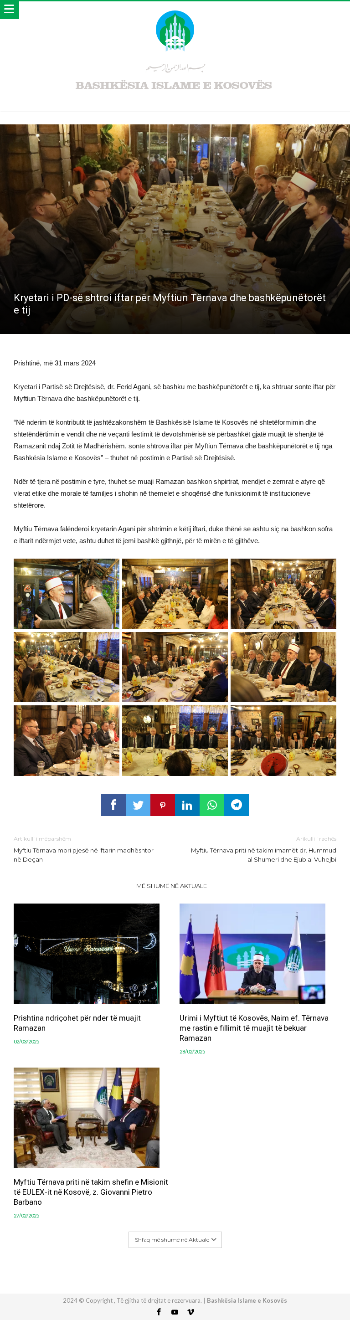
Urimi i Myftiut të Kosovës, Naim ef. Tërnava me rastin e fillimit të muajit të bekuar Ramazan (254, 1028)
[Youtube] (175, 1312)
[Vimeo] (191, 1312)
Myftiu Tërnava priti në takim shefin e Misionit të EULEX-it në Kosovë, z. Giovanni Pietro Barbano (91, 1192)
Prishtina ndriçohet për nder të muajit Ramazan (77, 1022)
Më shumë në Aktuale (171, 885)
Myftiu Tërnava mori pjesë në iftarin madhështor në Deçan (84, 849)
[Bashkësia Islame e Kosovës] (175, 10)
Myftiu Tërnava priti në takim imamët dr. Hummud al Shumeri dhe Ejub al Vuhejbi (263, 849)
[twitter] (138, 805)
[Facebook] (159, 1312)
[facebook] (113, 805)
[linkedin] (187, 805)
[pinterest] (162, 805)
